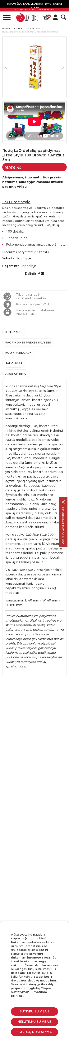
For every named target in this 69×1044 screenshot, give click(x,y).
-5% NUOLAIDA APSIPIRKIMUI (63, 525)
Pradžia (6, 28)
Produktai (17, 28)
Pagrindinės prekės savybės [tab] (28, 342)
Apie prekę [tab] (13, 332)
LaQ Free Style (16, 202)
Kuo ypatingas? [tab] (18, 353)
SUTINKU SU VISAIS (34, 1011)
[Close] (63, 501)
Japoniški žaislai (33, 28)
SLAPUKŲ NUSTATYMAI (35, 1032)
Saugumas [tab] (13, 363)
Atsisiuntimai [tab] (15, 373)
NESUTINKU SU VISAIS (35, 1022)
